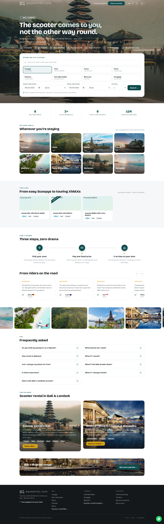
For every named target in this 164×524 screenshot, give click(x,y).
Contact (119, 497)
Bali (53, 491)
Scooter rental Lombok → (94, 503)
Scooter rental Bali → (60, 509)
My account (120, 503)
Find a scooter (116, 3)
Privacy (127, 518)
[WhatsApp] (159, 519)
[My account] (136, 3)
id (142, 3)
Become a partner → (129, 467)
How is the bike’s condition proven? (50, 381)
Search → (134, 88)
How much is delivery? (50, 356)
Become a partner (122, 500)
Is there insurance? (50, 373)
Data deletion (140, 518)
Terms (133, 518)
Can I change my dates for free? (50, 364)
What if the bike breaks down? (113, 364)
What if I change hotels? (113, 373)
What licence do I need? (113, 348)
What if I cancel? (113, 356)
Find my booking (100, 3)
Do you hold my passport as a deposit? (50, 348)
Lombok (87, 491)
